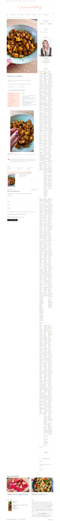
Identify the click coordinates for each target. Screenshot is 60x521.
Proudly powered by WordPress (11, 519)
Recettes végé (28, 14)
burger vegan (37, 501)
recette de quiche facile (46, 508)
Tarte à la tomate (15, 508)
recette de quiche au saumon (40, 508)
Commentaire (9, 195)
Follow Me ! (41, 447)
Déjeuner (8, 74)
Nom (8, 201)
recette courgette (48, 506)
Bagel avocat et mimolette (11, 189)
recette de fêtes (48, 507)
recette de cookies (38, 507)
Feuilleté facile (34, 502)
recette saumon (34, 515)
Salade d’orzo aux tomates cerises (39, 494)
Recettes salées (12, 14)
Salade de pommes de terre (21, 167)
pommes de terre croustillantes (24, 154)
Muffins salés (14, 501)
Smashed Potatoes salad (10, 167)
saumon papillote (16, 86)
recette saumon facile (42, 515)
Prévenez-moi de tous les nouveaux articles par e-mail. (15, 217)
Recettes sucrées (20, 14)
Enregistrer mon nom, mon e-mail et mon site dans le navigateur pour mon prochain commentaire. (22, 211)
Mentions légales (50, 519)
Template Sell (23, 519)
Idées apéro (34, 14)
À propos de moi (45, 14)
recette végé (38, 516)
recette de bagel (33, 507)
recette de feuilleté (43, 507)
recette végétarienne (45, 516)
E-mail (8, 204)
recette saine (49, 513)
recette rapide (42, 513)
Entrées (39, 14)
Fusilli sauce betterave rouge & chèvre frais (17, 494)
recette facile (40, 510)
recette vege (34, 516)
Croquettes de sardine (33, 189)
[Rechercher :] (43, 24)
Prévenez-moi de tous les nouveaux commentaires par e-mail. (16, 214)
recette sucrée (49, 515)
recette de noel (34, 508)
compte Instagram (23, 160)
